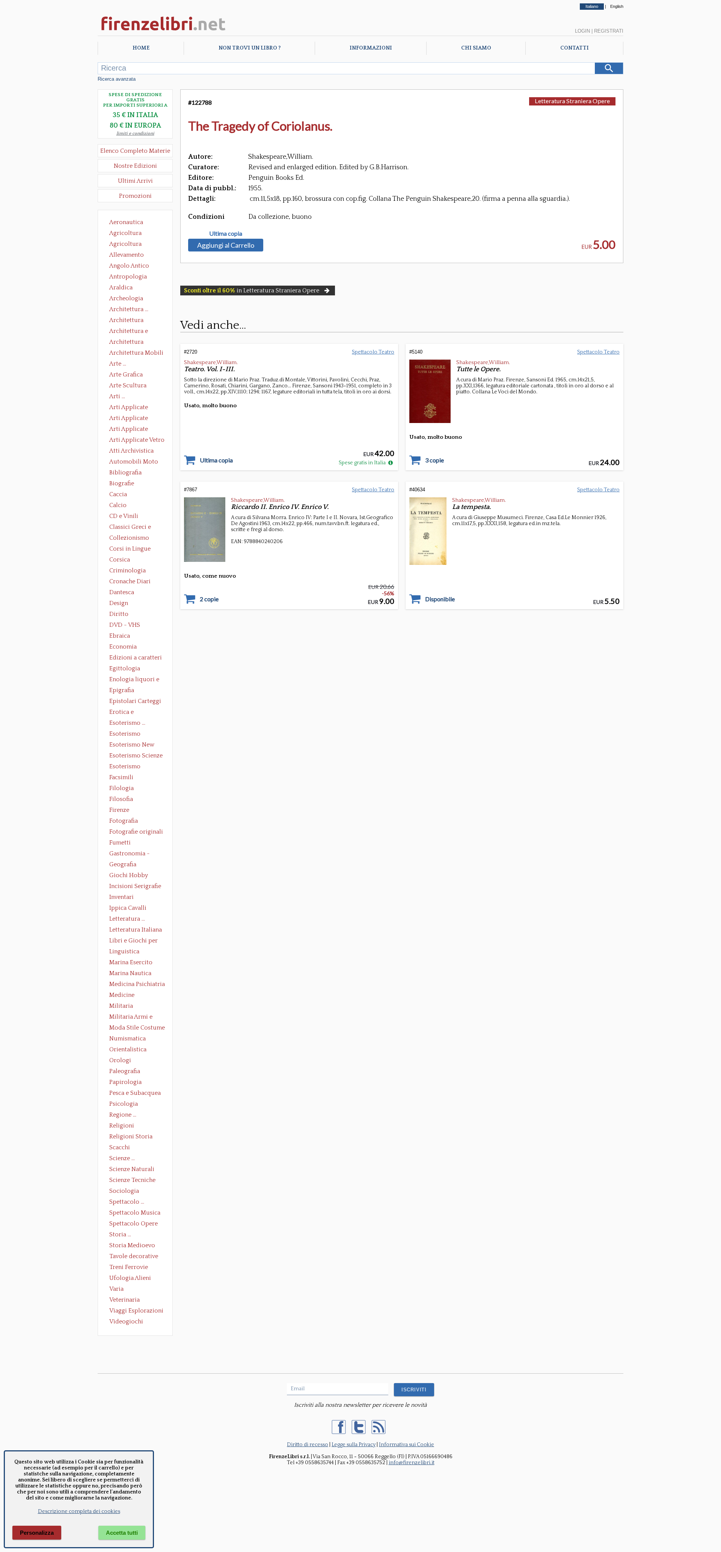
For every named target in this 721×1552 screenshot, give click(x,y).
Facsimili (121, 777)
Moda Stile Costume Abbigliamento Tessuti (137, 1028)
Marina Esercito (130, 962)
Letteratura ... (127, 918)
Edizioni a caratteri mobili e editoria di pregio (136, 658)
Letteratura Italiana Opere (135, 930)
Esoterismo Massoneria (124, 734)
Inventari (121, 897)
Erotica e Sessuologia (125, 713)
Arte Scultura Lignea (127, 386)
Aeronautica (126, 222)
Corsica (119, 559)
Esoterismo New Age (131, 745)
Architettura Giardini (126, 343)
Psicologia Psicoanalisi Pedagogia (125, 1104)
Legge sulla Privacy (354, 1445)
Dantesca (121, 592)
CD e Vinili (123, 516)
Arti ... (117, 396)
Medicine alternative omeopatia (124, 996)
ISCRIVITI (414, 1389)
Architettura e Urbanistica (128, 332)
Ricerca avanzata (117, 79)
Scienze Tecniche (132, 1180)
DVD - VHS (124, 625)
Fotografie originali (136, 831)
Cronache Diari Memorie (130, 582)
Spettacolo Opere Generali (133, 1224)
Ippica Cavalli (127, 908)
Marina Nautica (130, 973)
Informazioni (371, 48)
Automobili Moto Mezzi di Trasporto (135, 462)
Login (582, 31)
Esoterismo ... (127, 723)
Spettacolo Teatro (373, 352)
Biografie (121, 483)
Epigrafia (121, 690)
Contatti (574, 48)
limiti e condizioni (135, 133)
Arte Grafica (126, 374)
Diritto (118, 614)
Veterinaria (124, 1299)
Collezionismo (129, 537)
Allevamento (126, 254)
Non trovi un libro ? (250, 48)
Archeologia (126, 298)
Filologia (121, 788)
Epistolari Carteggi (135, 701)
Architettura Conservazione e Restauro (131, 321)
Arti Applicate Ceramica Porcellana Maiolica (136, 408)
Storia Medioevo (132, 1245)
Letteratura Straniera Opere (572, 100)
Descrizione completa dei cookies (79, 1511)
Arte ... (117, 363)
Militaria (121, 1006)
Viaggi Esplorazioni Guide (136, 1311)
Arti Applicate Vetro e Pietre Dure (136, 441)
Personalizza (37, 1532)
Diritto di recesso (307, 1445)
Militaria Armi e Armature (130, 1017)
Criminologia (127, 570)
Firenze (119, 810)
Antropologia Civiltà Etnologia (132, 277)
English (616, 6)
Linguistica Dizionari (124, 952)
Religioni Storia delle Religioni (130, 1137)
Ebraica (119, 635)
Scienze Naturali (131, 1169)
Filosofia (121, 799)
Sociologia (124, 1191)
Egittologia (124, 668)
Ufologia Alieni (130, 1278)
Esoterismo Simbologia (125, 767)
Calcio (118, 505)
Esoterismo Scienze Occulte (136, 756)
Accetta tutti (122, 1532)
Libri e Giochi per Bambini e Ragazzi (134, 941)
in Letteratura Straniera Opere (251, 290)
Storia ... (120, 1234)
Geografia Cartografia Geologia (124, 865)
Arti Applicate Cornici (128, 419)
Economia (123, 646)
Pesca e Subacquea (135, 1093)
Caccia (118, 494)
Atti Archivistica (131, 450)
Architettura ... (128, 309)
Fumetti (120, 842)
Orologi (120, 1060)
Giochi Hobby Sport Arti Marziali (135, 876)
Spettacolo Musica (134, 1212)
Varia (116, 1289)
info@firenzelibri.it (411, 1463)
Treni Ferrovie (128, 1267)
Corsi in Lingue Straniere (130, 549)
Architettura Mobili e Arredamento (136, 353)
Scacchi (119, 1147)
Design (118, 603)
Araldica (121, 287)
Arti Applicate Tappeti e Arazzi (131, 430)
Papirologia (125, 1082)
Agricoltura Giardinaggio (127, 245)
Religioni (121, 1125)
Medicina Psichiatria (137, 984)
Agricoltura (125, 233)
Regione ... (122, 1114)
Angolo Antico (129, 265)
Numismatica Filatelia (127, 1039)
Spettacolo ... (126, 1201)
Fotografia (123, 820)
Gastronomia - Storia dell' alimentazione (129, 854)
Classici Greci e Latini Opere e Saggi (136, 528)
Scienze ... (122, 1158)
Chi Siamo (476, 48)
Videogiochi (126, 1321)
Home (141, 48)
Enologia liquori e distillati (134, 680)
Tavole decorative (133, 1256)
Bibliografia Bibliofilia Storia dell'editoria (132, 473)
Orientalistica (127, 1049)
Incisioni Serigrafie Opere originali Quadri (135, 887)
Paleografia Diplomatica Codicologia (126, 1072)
